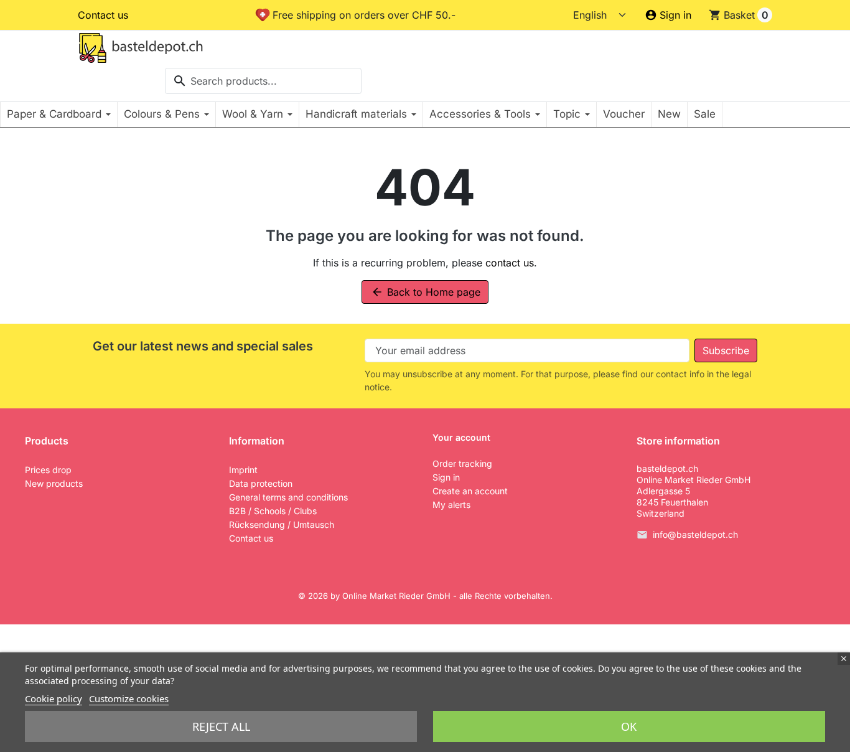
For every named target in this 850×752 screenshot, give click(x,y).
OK (629, 726)
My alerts (451, 504)
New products (54, 483)
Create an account (470, 491)
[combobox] (263, 81)
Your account (461, 437)
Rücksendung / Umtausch (281, 524)
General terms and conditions (288, 497)
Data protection (260, 483)
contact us (509, 262)
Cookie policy (53, 698)
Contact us (103, 15)
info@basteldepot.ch (695, 534)
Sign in (446, 477)
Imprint (243, 469)
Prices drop (48, 469)
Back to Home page (425, 292)
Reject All (221, 726)
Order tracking (462, 463)
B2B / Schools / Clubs (273, 510)
